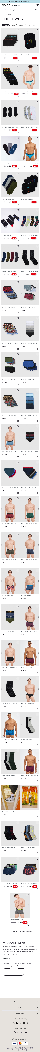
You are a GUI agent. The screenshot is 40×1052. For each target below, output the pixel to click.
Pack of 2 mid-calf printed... (30, 271)
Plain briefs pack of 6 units (29, 163)
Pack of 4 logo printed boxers (11, 343)
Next (37, 41)
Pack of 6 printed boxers (9, 307)
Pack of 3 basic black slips (29, 451)
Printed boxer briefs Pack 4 (10, 595)
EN (26, 1032)
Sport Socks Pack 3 (8, 811)
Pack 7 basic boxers (27, 667)
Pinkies (34, 25)
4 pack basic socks (7, 235)
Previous (22, 41)
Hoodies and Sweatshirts (13, 974)
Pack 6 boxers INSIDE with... (10, 739)
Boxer (14, 25)
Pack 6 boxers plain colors (29, 775)
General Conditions (13, 1049)
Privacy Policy (10, 1048)
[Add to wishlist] (18, 30)
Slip (27, 25)
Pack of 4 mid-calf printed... (30, 235)
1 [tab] (2, 29)
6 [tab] (7, 137)
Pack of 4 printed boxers (9, 415)
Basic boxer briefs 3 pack (29, 559)
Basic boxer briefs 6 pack (29, 523)
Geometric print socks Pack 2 (11, 703)
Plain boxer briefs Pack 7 (9, 451)
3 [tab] (24, 29)
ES (18, 1032)
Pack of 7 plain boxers (8, 379)
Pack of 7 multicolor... (28, 307)
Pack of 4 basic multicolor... (10, 487)
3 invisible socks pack (8, 163)
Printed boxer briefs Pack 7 (10, 523)
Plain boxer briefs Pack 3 (9, 559)
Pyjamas (7, 967)
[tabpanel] (20, 905)
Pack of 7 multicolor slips (29, 487)
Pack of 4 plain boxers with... (30, 415)
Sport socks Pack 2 (27, 739)
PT (22, 1032)
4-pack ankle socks (8, 199)
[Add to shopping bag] (17, 60)
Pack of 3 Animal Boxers (29, 883)
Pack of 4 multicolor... (8, 631)
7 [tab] (28, 137)
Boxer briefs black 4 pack (9, 667)
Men (20, 5)
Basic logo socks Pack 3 (9, 775)
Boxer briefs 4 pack (17, 919)
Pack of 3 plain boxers (28, 379)
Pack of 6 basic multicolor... (30, 343)
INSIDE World (20, 1013)
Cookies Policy (19, 1048)
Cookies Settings (28, 1048)
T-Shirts (21, 967)
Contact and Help (20, 1002)
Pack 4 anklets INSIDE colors (30, 127)
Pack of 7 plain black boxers (10, 91)
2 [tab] (23, 29)
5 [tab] (26, 65)
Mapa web (30, 1049)
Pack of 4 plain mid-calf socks (11, 271)
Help (20, 1008)
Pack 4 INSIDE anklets (28, 55)
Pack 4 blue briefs (27, 91)
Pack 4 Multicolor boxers (9, 883)
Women (14, 5)
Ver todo (5, 25)
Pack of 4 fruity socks (28, 847)
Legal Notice (22, 1049)
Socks (21, 25)
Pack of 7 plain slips (27, 703)
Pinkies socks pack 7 (27, 199)
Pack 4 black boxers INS (9, 55)
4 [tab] (25, 65)
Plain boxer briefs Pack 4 (29, 631)
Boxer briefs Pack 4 (27, 595)
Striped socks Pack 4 (8, 847)
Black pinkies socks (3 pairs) (10, 127)
